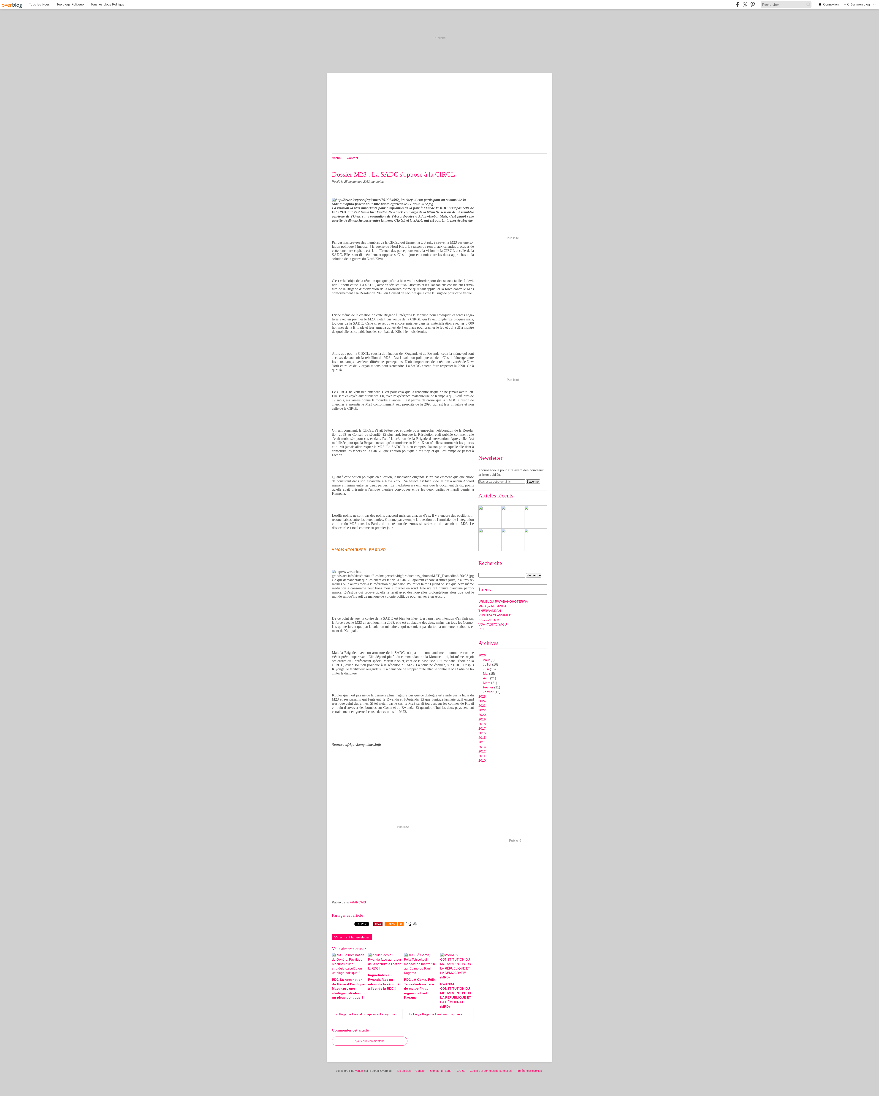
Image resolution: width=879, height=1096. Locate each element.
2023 (482, 705)
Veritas (359, 1070)
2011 (482, 756)
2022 (482, 710)
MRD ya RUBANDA (492, 606)
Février (488, 687)
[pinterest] (752, 4)
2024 (482, 701)
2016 (482, 733)
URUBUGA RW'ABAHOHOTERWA (503, 601)
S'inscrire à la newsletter (351, 937)
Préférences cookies (529, 1070)
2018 (482, 724)
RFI (481, 629)
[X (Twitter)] (745, 4)
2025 (482, 696)
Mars (486, 683)
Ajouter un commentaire (370, 1041)
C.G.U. (461, 1070)
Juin (486, 669)
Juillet (487, 664)
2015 (482, 737)
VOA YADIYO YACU (492, 624)
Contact (352, 158)
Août (486, 660)
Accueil (337, 158)
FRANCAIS (358, 902)
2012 (482, 751)
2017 (482, 728)
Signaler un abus (441, 1070)
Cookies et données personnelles (491, 1070)
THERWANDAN (489, 610)
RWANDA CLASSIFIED (494, 615)
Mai (485, 673)
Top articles (403, 1070)
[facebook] (737, 4)
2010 (482, 760)
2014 (482, 742)
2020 (482, 715)
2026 (482, 655)
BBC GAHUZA (488, 620)
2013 (482, 747)
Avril (486, 678)
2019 (482, 719)
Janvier (488, 692)
